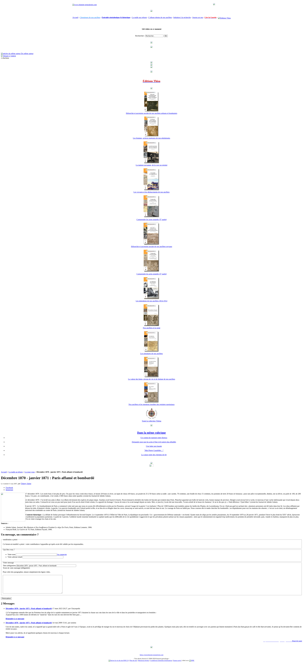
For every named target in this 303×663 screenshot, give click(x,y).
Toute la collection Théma (151, 421)
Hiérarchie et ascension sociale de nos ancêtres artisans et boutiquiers (151, 113)
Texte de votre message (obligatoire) (16, 568)
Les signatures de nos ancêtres (151, 354)
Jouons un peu (197, 17)
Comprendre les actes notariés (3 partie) (151, 220)
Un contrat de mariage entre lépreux (153, 438)
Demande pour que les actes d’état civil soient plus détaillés (154, 442)
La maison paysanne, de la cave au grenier (151, 165)
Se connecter (62, 554)
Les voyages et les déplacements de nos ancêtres (151, 192)
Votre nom (11, 554)
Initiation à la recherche (182, 17)
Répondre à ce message (15, 619)
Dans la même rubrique (151, 432)
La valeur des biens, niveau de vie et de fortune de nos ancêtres (151, 379)
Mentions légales (143, 660)
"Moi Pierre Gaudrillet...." (154, 450)
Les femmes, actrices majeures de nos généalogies (151, 138)
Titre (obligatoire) (9, 566)
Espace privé (177, 660)
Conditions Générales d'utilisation (161, 660)
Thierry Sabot (26, 484)
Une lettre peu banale (154, 446)
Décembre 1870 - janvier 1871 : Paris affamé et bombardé (29, 609)
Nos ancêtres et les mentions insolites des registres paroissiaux (152, 404)
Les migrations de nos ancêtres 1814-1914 (151, 301)
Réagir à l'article (9, 56)
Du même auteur (26, 54)
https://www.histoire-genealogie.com (151, 655)
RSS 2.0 (126, 660)
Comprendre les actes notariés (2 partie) (151, 274)
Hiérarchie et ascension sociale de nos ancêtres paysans (151, 246)
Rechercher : (140, 36)
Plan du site (133, 660)
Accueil (75, 17)
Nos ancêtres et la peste (151, 328)
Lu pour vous (30, 472)
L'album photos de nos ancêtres (160, 17)
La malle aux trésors (139, 17)
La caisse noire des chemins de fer (154, 455)
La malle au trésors (16, 472)
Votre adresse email (15, 557)
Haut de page (297, 641)
